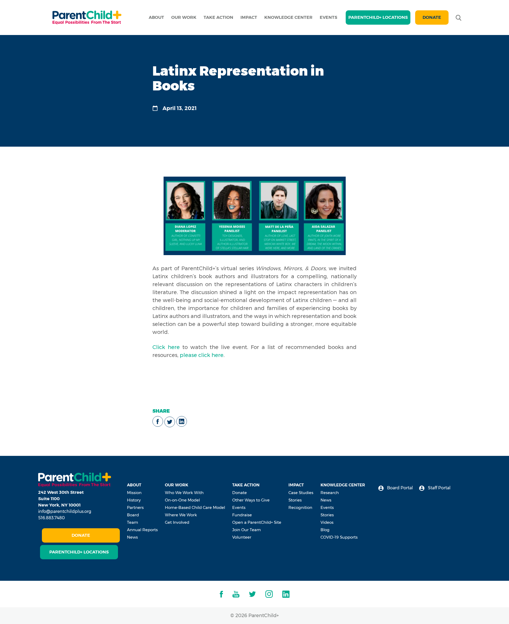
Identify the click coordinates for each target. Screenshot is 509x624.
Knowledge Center (288, 17)
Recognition (300, 507)
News (132, 537)
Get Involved (177, 522)
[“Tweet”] (169, 422)
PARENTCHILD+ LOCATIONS (378, 17)
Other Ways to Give (251, 500)
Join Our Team (246, 529)
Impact (248, 17)
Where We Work (181, 514)
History (134, 500)
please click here (201, 355)
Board (133, 514)
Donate (432, 17)
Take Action (218, 17)
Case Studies (300, 492)
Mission (134, 492)
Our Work (183, 17)
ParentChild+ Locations (79, 552)
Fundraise (242, 514)
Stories (295, 500)
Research (330, 492)
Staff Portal (439, 487)
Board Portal (399, 487)
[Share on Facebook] (157, 421)
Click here (166, 347)
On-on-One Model (182, 500)
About (156, 17)
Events (328, 17)
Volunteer (241, 537)
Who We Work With (184, 492)
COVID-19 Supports (339, 537)
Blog (325, 529)
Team (132, 522)
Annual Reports (142, 529)
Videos (327, 522)
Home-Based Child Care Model (195, 507)
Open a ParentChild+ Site (256, 522)
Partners (135, 507)
